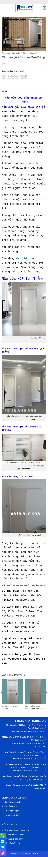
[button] (3, 8)
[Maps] (3, 853)
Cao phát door (26, 258)
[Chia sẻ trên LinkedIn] (26, 77)
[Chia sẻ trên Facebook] (9, 77)
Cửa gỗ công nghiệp (31, 53)
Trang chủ (6, 53)
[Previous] (1, 698)
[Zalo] (3, 841)
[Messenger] (3, 847)
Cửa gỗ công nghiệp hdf (34, 708)
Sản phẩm (16, 53)
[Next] (46, 698)
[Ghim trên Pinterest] (22, 77)
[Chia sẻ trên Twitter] (13, 77)
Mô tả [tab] (4, 91)
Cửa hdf (5, 708)
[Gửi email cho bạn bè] (17, 77)
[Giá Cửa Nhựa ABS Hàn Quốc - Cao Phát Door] (24, 8)
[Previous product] (4, 65)
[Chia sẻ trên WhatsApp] (4, 77)
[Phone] (3, 835)
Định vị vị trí (40, 728)
